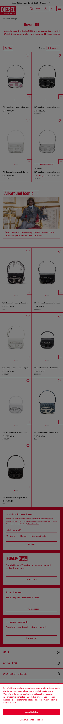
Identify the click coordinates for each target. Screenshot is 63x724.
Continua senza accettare (31, 720)
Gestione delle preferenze (15, 700)
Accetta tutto (31, 712)
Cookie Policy (9, 703)
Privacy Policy (49, 700)
